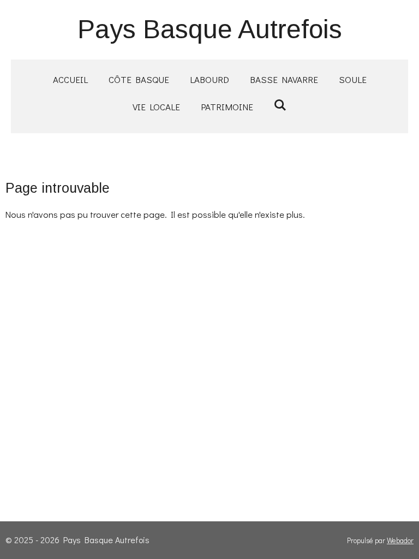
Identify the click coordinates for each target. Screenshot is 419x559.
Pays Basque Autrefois (209, 29)
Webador (400, 540)
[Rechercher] (280, 105)
